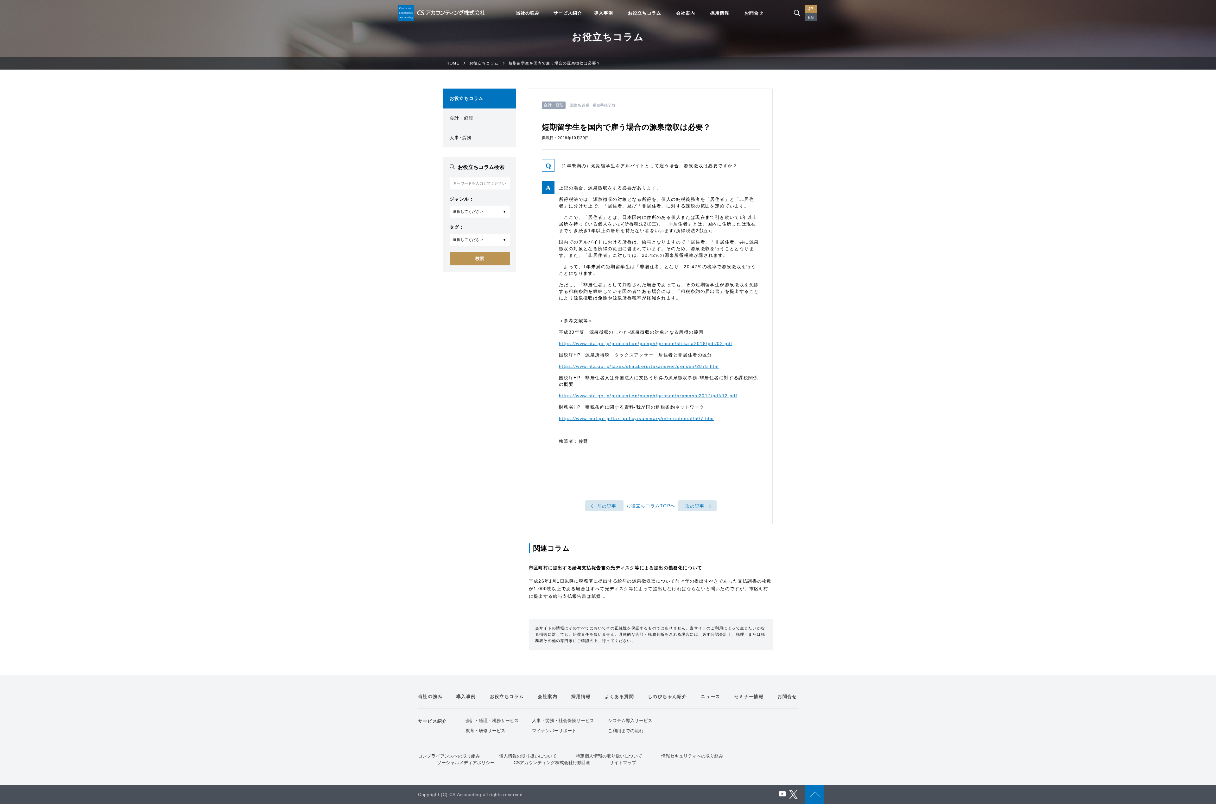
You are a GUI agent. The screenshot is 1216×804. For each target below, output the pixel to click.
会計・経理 (462, 118)
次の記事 (695, 506)
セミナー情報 (748, 696)
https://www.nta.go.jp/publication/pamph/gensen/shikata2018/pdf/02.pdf (645, 343)
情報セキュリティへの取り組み (692, 755)
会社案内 (685, 12)
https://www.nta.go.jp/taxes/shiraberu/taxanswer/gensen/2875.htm (639, 366)
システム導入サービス (630, 720)
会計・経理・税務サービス (492, 720)
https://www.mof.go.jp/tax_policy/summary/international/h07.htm (636, 418)
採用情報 (719, 12)
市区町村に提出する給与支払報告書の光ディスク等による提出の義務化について (615, 567)
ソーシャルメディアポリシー (466, 762)
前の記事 (607, 506)
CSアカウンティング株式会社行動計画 (552, 762)
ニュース (710, 696)
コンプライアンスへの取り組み (449, 755)
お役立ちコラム (644, 12)
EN (811, 17)
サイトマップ (623, 762)
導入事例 (603, 12)
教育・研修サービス (485, 730)
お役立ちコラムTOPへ (650, 506)
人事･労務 (461, 137)
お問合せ (753, 12)
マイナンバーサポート (554, 730)
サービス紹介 (568, 12)
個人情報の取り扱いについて (528, 755)
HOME (452, 63)
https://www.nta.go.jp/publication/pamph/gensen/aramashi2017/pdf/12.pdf (648, 395)
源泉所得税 (579, 105)
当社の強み (528, 12)
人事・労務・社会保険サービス (563, 720)
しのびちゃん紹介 (667, 696)
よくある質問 (619, 696)
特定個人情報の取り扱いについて (609, 755)
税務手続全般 (604, 105)
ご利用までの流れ (625, 730)
